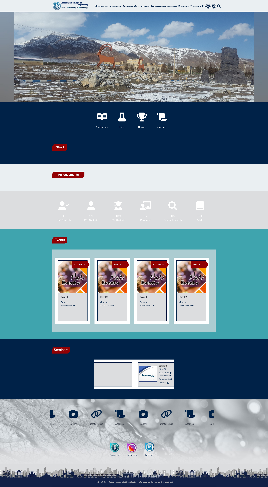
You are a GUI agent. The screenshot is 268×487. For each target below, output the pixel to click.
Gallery (163, 424)
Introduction (102, 6)
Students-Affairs (143, 6)
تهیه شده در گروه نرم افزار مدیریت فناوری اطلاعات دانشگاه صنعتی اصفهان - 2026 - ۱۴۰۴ (134, 482)
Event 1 (143, 297)
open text (161, 127)
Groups (196, 6)
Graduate (185, 6)
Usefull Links (186, 424)
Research (129, 6)
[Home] (71, 6)
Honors (141, 127)
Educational (116, 6)
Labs (121, 127)
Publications (102, 127)
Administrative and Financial (165, 6)
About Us (209, 424)
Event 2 (183, 297)
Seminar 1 (154, 366)
